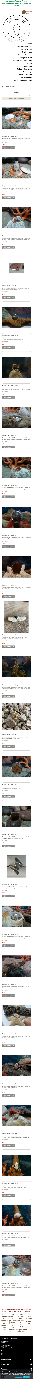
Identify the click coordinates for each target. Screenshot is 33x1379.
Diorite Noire (27, 52)
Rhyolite (29, 63)
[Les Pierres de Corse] (16, 28)
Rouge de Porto (26, 58)
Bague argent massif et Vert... (11, 335)
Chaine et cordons (25, 75)
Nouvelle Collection (24, 46)
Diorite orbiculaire (25, 55)
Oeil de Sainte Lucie (24, 69)
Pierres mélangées (24, 66)
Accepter (26, 1377)
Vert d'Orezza (26, 49)
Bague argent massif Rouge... (11, 385)
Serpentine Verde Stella (22, 60)
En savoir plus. (18, 1377)
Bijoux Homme (26, 77)
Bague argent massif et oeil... (10, 186)
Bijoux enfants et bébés (23, 80)
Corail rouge (27, 72)
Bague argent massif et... (9, 285)
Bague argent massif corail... (10, 136)
